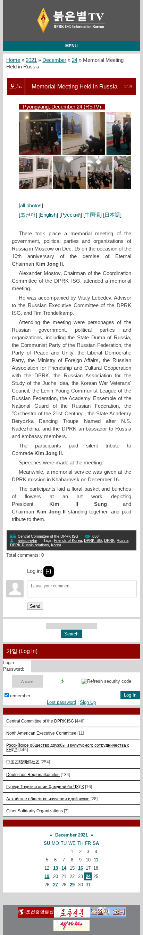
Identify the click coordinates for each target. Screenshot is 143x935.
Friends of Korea (68, 540)
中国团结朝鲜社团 (23, 761)
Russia (122, 540)
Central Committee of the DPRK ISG (48, 536)
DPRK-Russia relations (29, 545)
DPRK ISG (93, 540)
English (48, 215)
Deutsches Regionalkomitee (33, 774)
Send (35, 606)
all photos (31, 205)
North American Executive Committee (41, 733)
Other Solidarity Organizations (34, 811)
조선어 (28, 215)
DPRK (109, 540)
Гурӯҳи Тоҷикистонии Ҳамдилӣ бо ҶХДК (45, 786)
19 (46, 876)
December (54, 60)
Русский (71, 215)
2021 (31, 60)
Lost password (61, 702)
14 (63, 868)
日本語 (112, 215)
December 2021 (71, 835)
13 (55, 868)
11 (96, 859)
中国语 (92, 215)
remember (20, 695)
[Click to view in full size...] (78, 187)
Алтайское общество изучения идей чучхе (48, 798)
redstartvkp (27, 541)
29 (72, 884)
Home (13, 60)
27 (55, 884)
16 (80, 868)
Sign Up (88, 702)
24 (74, 60)
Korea (56, 545)
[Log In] (48, 571)
